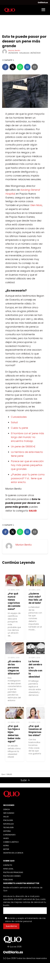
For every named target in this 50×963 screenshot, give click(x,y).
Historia (7, 831)
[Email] (34, 67)
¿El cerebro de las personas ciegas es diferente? (14, 667)
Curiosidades (19, 417)
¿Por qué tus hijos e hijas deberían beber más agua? (14, 734)
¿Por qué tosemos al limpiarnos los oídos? (35, 731)
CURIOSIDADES (9, 835)
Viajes (6, 838)
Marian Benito (14, 50)
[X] (12, 67)
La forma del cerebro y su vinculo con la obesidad (35, 669)
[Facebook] (5, 67)
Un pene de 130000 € (23, 446)
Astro (6, 846)
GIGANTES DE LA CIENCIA (13, 853)
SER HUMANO (8, 813)
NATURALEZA (8, 824)
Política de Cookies (12, 876)
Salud (14, 422)
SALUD (6, 817)
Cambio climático (11, 842)
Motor (6, 849)
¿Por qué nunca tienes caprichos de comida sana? (14, 601)
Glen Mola (36, 205)
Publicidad (8, 880)
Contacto (7, 865)
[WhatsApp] (20, 67)
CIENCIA (6, 809)
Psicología (8, 820)
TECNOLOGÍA (8, 827)
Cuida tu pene (19, 428)
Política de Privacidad (13, 872)
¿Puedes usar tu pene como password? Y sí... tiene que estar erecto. (28, 478)
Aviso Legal (8, 869)
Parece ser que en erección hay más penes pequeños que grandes (27, 465)
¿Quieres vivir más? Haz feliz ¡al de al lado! (35, 598)
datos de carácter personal (18, 921)
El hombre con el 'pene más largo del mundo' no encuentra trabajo (27, 437)
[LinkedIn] (27, 67)
